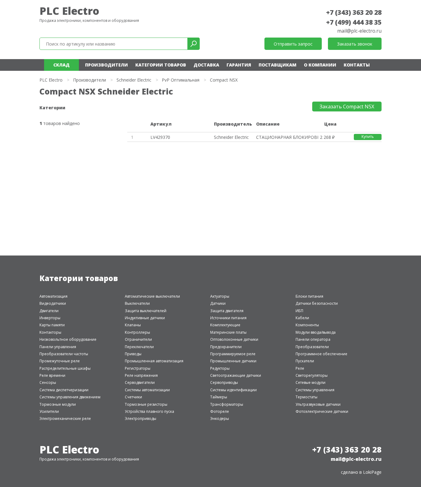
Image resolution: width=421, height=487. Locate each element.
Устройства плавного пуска (149, 411)
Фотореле (219, 411)
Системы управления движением (69, 397)
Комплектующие (225, 325)
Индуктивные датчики (145, 317)
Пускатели (305, 361)
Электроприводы (140, 418)
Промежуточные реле (59, 361)
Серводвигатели (140, 382)
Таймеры (218, 397)
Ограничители (138, 339)
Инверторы (49, 317)
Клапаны (133, 325)
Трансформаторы (226, 404)
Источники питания (228, 317)
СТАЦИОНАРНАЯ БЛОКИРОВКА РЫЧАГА (287, 137)
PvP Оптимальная (180, 80)
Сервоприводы (224, 382)
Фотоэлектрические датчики (322, 411)
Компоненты (307, 325)
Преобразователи (312, 346)
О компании (320, 65)
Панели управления (57, 346)
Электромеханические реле (65, 418)
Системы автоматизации (147, 389)
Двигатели (49, 310)
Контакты (357, 65)
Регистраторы (137, 368)
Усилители (49, 411)
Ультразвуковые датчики (318, 404)
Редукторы (220, 368)
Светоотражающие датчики (235, 375)
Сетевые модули (310, 382)
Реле (300, 368)
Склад (61, 65)
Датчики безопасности (317, 303)
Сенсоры (47, 382)
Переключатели (139, 346)
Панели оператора (313, 339)
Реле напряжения (141, 375)
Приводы (133, 353)
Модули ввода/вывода (316, 332)
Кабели (302, 317)
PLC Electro (69, 11)
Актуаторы (219, 296)
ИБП (299, 310)
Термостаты (306, 397)
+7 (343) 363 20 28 (354, 12)
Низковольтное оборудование (67, 339)
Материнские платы (228, 332)
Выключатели (137, 303)
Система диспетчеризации (63, 389)
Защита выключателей (145, 310)
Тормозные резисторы (146, 404)
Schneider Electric (133, 80)
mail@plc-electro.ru (359, 30)
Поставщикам (277, 65)
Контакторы (50, 332)
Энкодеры (219, 418)
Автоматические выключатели (152, 296)
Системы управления (315, 389)
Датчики (218, 303)
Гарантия (239, 65)
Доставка (206, 65)
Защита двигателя (226, 310)
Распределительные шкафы (65, 368)
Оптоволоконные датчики (234, 339)
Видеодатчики (52, 303)
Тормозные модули (57, 404)
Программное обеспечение (321, 353)
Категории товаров (160, 65)
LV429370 (160, 137)
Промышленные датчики (233, 361)
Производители (106, 65)
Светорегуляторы (312, 375)
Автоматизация (53, 296)
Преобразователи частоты (63, 353)
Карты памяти (52, 325)
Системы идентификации (233, 389)
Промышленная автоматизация (154, 361)
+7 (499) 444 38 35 (354, 22)
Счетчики (133, 397)
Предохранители (226, 346)
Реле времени (52, 375)
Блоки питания (309, 296)
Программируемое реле (232, 353)
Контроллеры (137, 332)
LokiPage (372, 472)
